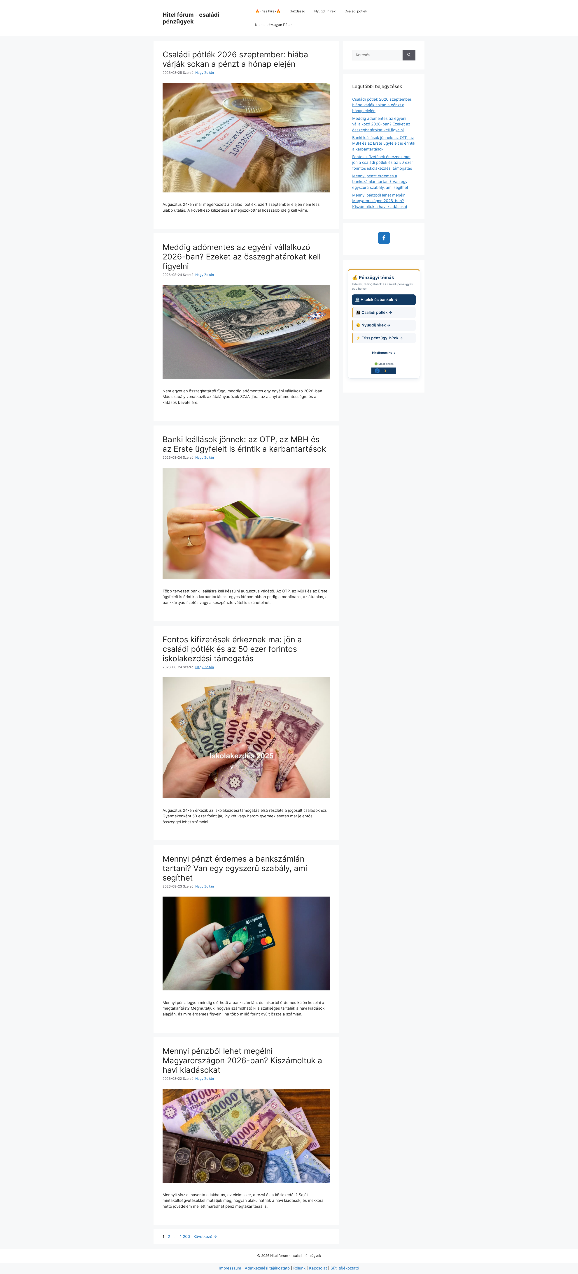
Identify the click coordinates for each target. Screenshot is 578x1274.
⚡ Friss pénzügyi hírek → (379, 338)
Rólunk (299, 1268)
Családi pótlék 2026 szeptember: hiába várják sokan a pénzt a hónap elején (235, 59)
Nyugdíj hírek (325, 11)
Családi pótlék (356, 11)
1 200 (185, 1236)
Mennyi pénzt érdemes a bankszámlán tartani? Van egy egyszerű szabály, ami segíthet (235, 868)
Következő (205, 1236)
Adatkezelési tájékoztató (267, 1268)
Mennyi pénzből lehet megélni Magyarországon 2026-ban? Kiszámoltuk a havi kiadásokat (242, 1060)
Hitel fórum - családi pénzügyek (191, 18)
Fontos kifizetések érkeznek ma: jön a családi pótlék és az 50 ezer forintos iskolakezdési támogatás (232, 649)
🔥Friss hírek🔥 (268, 11)
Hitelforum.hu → (384, 352)
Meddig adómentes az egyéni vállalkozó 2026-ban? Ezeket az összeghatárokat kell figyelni (242, 256)
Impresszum (230, 1268)
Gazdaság (297, 11)
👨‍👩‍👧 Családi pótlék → (374, 312)
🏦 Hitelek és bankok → (376, 299)
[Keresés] (409, 55)
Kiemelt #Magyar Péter (273, 25)
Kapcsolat (318, 1268)
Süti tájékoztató (345, 1268)
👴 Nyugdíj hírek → (373, 325)
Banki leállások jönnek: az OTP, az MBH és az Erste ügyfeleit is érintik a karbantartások (244, 444)
